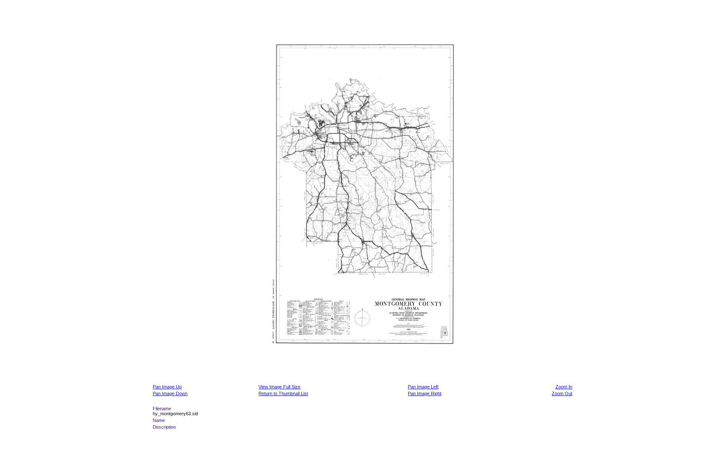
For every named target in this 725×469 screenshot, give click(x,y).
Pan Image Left (423, 386)
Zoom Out (562, 393)
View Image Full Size (279, 386)
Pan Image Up (167, 386)
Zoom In (563, 386)
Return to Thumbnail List (283, 393)
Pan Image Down (170, 393)
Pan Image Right (424, 393)
